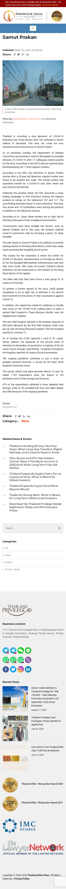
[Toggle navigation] (33, 28)
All (6, 548)
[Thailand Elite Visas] (33, 16)
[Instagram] (20, 669)
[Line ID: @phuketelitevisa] (28, 650)
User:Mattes (19, 119)
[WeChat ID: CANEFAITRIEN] (20, 650)
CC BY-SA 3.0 (34, 119)
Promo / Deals (12, 569)
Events (8, 562)
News (25, 421)
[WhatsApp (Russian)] (20, 660)
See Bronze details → (51, 5)
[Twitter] (13, 669)
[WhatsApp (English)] (6, 660)
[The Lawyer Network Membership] (33, 847)
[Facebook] (6, 669)
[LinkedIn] (28, 669)
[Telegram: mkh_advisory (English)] (6, 650)
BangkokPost (10, 407)
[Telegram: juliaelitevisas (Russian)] (13, 650)
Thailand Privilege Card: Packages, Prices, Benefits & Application (46, 721)
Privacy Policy (21, 878)
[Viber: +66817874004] (28, 660)
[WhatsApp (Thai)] (13, 660)
